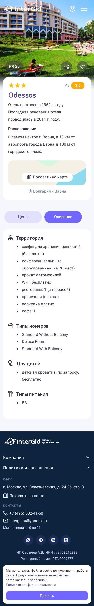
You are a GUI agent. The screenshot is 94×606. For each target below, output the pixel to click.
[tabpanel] (47, 324)
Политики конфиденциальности (31, 585)
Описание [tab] (63, 216)
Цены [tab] (23, 216)
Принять (47, 596)
